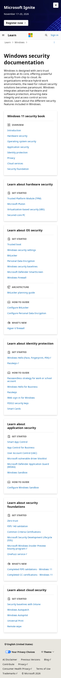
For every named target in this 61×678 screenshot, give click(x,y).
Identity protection (17, 152)
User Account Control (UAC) (22, 453)
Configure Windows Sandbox (23, 487)
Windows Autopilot (17, 615)
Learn (8, 42)
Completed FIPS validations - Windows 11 (29, 569)
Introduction (14, 130)
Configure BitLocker (18, 307)
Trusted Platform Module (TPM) (24, 198)
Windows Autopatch (18, 609)
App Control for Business (20, 447)
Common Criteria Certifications (24, 531)
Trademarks (9, 673)
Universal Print (15, 620)
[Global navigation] (3, 35)
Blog (46, 659)
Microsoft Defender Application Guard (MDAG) (28, 465)
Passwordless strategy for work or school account (29, 380)
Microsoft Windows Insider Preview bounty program (26, 547)
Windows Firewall (16, 277)
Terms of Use (43, 668)
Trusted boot (14, 244)
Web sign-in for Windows (21, 397)
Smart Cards (14, 408)
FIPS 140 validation (17, 526)
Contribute (8, 664)
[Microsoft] (30, 35)
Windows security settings (21, 250)
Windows (20, 42)
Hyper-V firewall (16, 328)
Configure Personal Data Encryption (26, 313)
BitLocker (12, 255)
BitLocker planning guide (21, 292)
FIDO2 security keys (18, 403)
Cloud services (15, 163)
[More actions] (54, 42)
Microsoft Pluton (16, 204)
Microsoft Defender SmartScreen (25, 272)
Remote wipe (14, 626)
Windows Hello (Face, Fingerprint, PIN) (28, 357)
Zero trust (12, 520)
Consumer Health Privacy (16, 668)
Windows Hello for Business (22, 386)
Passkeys (12, 363)
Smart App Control (17, 441)
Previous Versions (30, 659)
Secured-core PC (16, 215)
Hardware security (17, 135)
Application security (18, 147)
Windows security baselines (22, 266)
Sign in (54, 35)
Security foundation (18, 169)
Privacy (11, 158)
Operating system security (21, 141)
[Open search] (46, 35)
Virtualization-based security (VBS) (26, 209)
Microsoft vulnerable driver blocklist (27, 458)
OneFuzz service (16, 554)
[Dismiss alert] (55, 5)
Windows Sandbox (17, 472)
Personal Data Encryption (21, 261)
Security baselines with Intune (24, 604)
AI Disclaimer (10, 659)
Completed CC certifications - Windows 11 (30, 574)
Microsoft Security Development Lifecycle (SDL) (29, 539)
